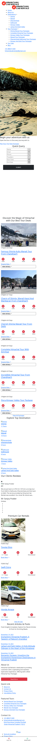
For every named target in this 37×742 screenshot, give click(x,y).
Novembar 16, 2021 (7, 635)
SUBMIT (18, 167)
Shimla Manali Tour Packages (19, 31)
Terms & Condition (10, 734)
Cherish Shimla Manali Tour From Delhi (16, 325)
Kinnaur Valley (15, 25)
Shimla (12, 16)
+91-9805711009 (10, 49)
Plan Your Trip (4, 144)
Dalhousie (13, 23)
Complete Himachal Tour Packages (21, 33)
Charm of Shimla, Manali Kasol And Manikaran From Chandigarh (17, 299)
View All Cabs (18, 622)
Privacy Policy (8, 691)
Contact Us (7, 689)
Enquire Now (5, 264)
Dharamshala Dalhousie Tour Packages (23, 39)
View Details (6, 266)
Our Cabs (11, 43)
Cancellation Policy (10, 693)
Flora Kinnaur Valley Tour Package (17, 400)
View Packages (14, 144)
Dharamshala (14, 21)
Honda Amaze (7, 609)
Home (10, 10)
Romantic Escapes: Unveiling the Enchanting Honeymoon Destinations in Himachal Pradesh (18, 657)
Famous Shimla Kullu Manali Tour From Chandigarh (16, 252)
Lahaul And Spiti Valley (17, 27)
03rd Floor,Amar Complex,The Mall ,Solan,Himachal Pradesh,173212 (15, 723)
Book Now (4, 557)
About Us (11, 12)
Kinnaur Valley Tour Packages (20, 35)
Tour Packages (12, 29)
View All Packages (18, 415)
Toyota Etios (6, 547)
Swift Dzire (6, 567)
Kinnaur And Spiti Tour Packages (21, 41)
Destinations (12, 14)
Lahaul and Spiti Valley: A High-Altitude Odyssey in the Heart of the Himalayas (18, 647)
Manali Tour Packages (17, 37)
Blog (9, 45)
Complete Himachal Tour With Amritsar (15, 350)
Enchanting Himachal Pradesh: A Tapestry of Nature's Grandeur (15, 637)
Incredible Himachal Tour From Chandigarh (15, 376)
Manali (12, 19)
